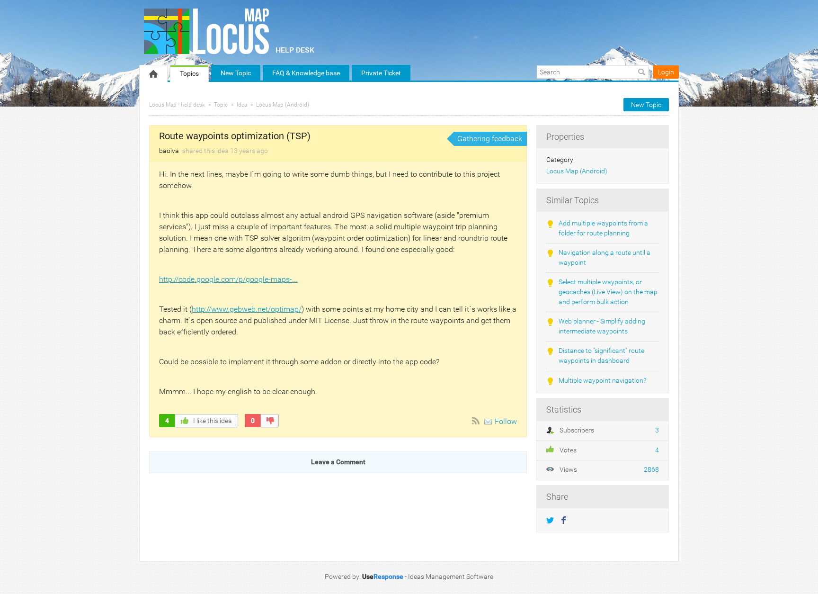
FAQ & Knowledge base (306, 73)
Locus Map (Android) (282, 104)
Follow (506, 421)
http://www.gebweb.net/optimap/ (247, 309)
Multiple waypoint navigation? (602, 381)
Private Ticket (381, 73)
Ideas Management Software (450, 576)
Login (666, 72)
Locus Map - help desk (177, 104)
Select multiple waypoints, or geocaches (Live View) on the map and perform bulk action (608, 292)
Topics (189, 73)
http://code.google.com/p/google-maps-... (228, 279)
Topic (221, 104)
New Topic (236, 73)
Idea (242, 104)
